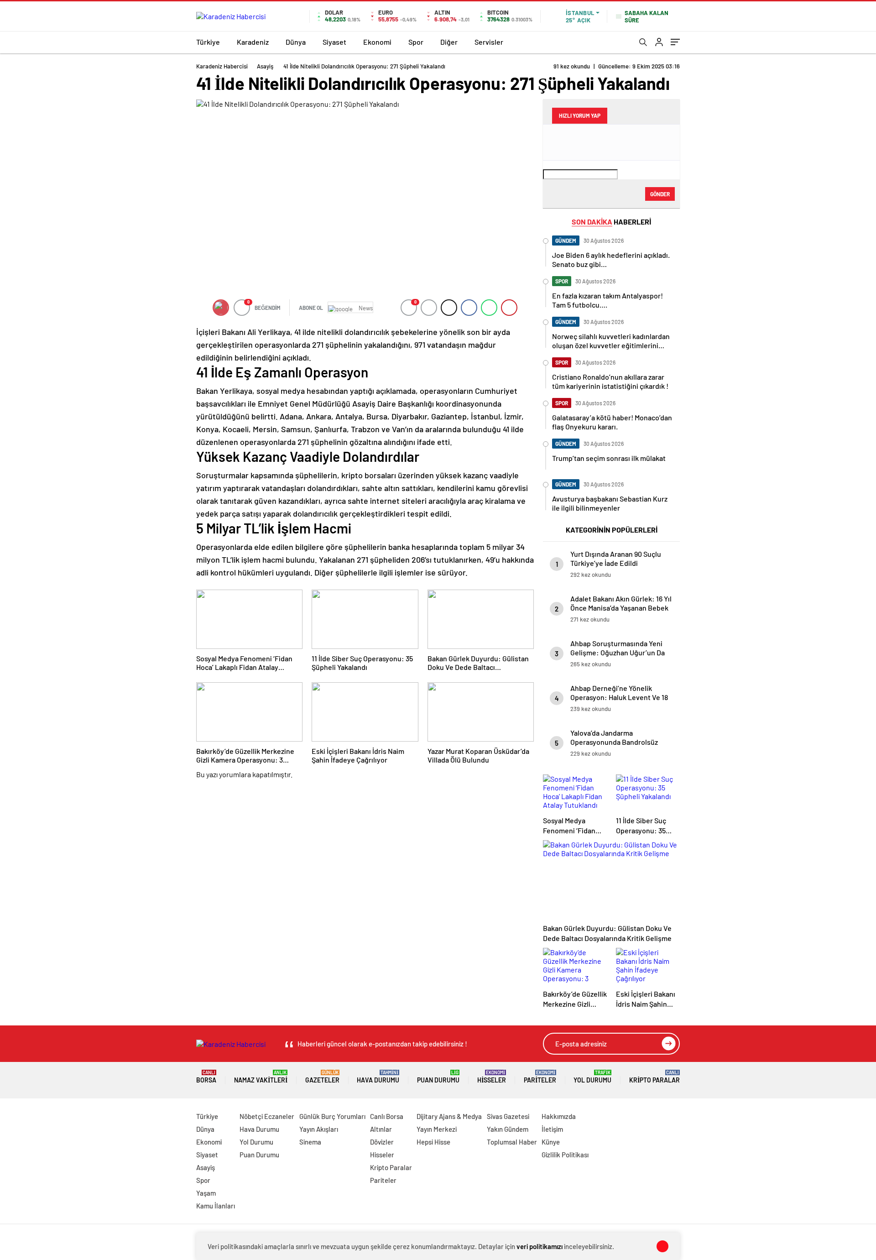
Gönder (660, 194)
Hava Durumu (378, 1077)
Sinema (310, 1142)
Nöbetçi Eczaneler (267, 1116)
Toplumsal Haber (512, 1142)
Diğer (449, 41)
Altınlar (381, 1129)
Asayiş (265, 66)
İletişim (552, 1129)
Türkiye (208, 41)
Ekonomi (377, 41)
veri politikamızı (539, 1246)
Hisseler (491, 1077)
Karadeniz (253, 41)
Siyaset (334, 41)
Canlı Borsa (386, 1116)
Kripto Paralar (654, 1077)
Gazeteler (322, 1077)
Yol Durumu (592, 1077)
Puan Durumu (438, 1077)
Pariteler (540, 1077)
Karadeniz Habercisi (222, 66)
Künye (551, 1142)
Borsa (206, 1077)
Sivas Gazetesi (508, 1116)
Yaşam (206, 1193)
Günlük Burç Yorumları (332, 1116)
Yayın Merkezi (437, 1129)
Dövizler (382, 1142)
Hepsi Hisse (433, 1142)
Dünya (296, 41)
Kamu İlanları (215, 1206)
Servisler (488, 41)
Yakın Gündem (507, 1129)
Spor (415, 41)
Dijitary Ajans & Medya (449, 1116)
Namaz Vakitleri (260, 1077)
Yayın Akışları (318, 1129)
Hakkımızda (559, 1116)
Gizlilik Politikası (565, 1154)
